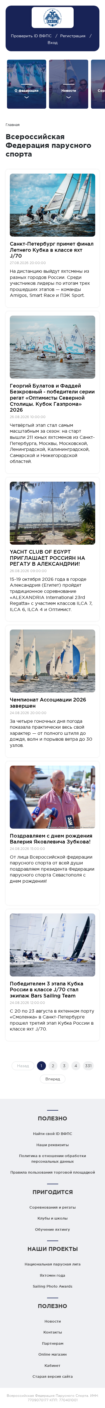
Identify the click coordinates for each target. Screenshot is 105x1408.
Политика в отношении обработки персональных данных (52, 1158)
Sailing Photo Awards (53, 1286)
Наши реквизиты (52, 1145)
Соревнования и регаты (52, 1207)
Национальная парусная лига (53, 1264)
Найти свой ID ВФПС (52, 1134)
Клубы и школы (52, 1218)
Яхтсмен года (52, 1275)
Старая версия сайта (52, 1376)
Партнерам (52, 1343)
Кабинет (52, 1365)
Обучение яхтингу (52, 1229)
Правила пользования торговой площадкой (52, 1172)
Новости (53, 1321)
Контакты (52, 1332)
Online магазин (52, 1354)
